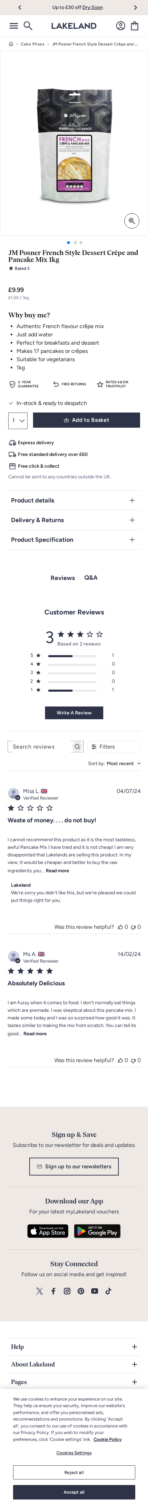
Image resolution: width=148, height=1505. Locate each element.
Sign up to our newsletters (78, 1166)
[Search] (27, 26)
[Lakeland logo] (74, 26)
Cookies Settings (74, 1452)
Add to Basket (90, 420)
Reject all (73, 1472)
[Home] (11, 44)
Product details (32, 500)
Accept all (74, 1492)
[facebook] (53, 1291)
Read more (57, 871)
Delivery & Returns (37, 520)
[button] (23, 7)
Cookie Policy (107, 1439)
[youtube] (95, 1291)
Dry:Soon (92, 7)
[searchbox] (39, 746)
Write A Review (74, 713)
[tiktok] (108, 1291)
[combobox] (114, 763)
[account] (120, 25)
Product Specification (42, 539)
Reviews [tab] (63, 578)
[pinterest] (81, 1291)
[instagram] (67, 1291)
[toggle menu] (13, 26)
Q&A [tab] (91, 577)
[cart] (134, 25)
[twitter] (39, 1291)
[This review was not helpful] (133, 927)
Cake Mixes (33, 44)
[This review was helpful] (120, 927)
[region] (74, 1447)
